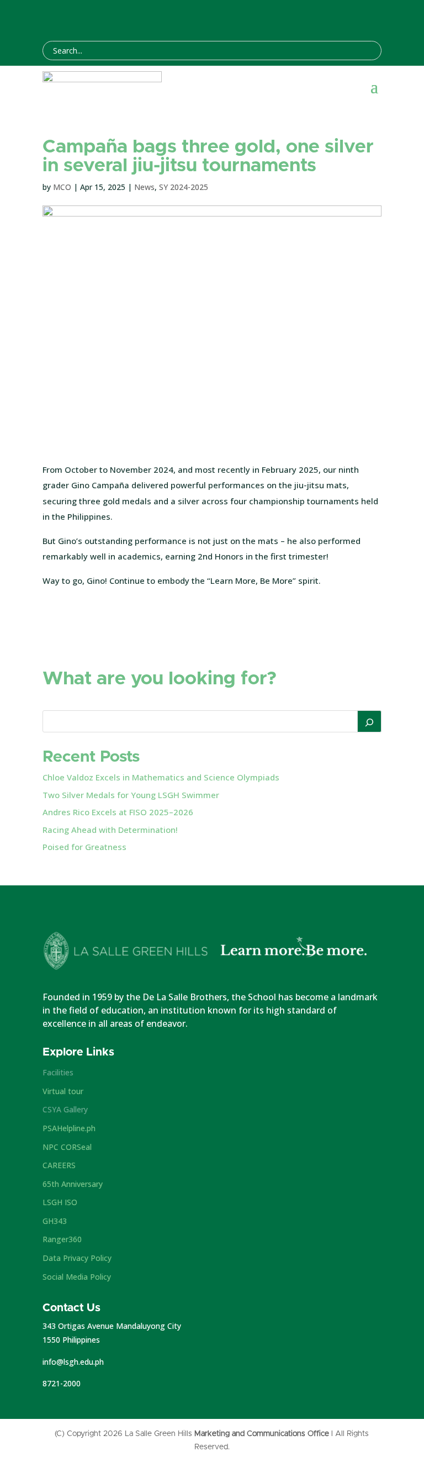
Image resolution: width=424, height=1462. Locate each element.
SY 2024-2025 (183, 187)
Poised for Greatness (84, 846)
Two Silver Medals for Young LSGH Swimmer (131, 794)
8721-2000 (62, 1383)
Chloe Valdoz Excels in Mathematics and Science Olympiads (161, 777)
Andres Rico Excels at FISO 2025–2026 (118, 811)
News (144, 187)
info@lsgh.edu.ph (73, 1362)
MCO (62, 187)
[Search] (369, 721)
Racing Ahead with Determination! (110, 829)
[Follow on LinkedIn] (349, 16)
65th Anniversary (73, 1184)
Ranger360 (62, 1239)
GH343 (55, 1221)
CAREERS (59, 1165)
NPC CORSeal (67, 1147)
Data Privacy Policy (77, 1258)
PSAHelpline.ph (69, 1128)
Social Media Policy (77, 1276)
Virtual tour (63, 1091)
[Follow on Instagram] (333, 16)
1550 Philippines (71, 1339)
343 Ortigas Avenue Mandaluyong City (112, 1326)
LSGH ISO (60, 1202)
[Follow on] (316, 16)
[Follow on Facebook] (301, 16)
